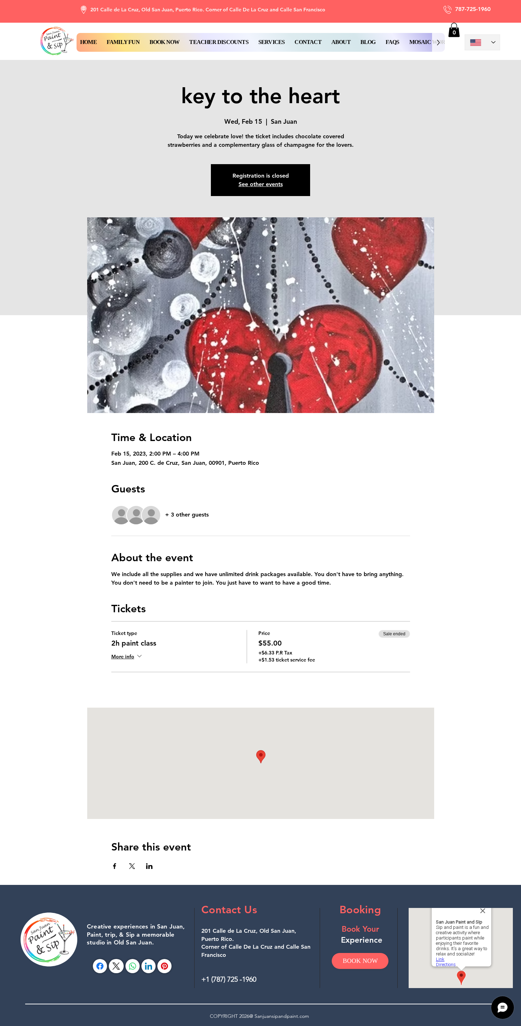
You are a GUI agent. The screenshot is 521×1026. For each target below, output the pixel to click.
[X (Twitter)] (116, 966)
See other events (261, 184)
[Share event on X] (132, 866)
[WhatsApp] (132, 966)
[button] (164, 42)
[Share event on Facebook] (114, 866)
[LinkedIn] (148, 966)
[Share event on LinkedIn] (149, 866)
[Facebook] (100, 966)
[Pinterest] (164, 966)
